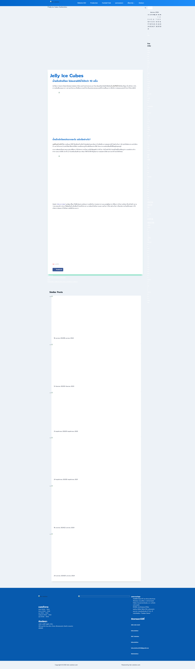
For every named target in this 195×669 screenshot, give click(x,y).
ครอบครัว (150, 106)
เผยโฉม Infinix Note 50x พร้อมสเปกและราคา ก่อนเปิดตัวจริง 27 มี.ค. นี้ (143, 610)
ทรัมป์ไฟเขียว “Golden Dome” (142, 613)
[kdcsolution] (132, 628)
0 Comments (58, 340)
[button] (58, 269)
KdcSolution (134, 654)
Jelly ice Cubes (61, 204)
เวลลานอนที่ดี (148, 286)
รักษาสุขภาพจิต (148, 150)
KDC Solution (135, 636)
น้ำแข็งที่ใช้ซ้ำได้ (115, 86)
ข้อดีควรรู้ (148, 102)
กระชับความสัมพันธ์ (148, 50)
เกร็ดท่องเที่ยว (148, 233)
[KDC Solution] (132, 634)
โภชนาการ (149, 292)
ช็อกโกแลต (149, 112)
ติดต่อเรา (141, 3)
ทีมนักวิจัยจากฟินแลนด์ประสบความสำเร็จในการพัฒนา (63, 281)
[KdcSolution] (132, 651)
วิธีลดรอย (148, 189)
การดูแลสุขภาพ (148, 60)
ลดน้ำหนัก (148, 157)
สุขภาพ (150, 202)
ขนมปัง (148, 98)
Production (94, 3)
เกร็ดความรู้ (148, 227)
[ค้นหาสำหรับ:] (150, 8)
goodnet (57, 264)
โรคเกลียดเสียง (148, 300)
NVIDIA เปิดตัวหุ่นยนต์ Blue (141, 607)
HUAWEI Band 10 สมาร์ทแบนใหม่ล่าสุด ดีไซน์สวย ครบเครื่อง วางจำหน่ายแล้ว (144, 600)
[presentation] (96, 315)
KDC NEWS (77, 338)
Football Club (106, 3)
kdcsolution (134, 631)
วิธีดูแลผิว (148, 164)
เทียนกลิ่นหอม (148, 258)
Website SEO (81, 3)
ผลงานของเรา (119, 3)
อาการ (148, 209)
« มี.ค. (148, 34)
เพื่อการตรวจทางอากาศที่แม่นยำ (57, 277)
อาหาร (148, 211)
